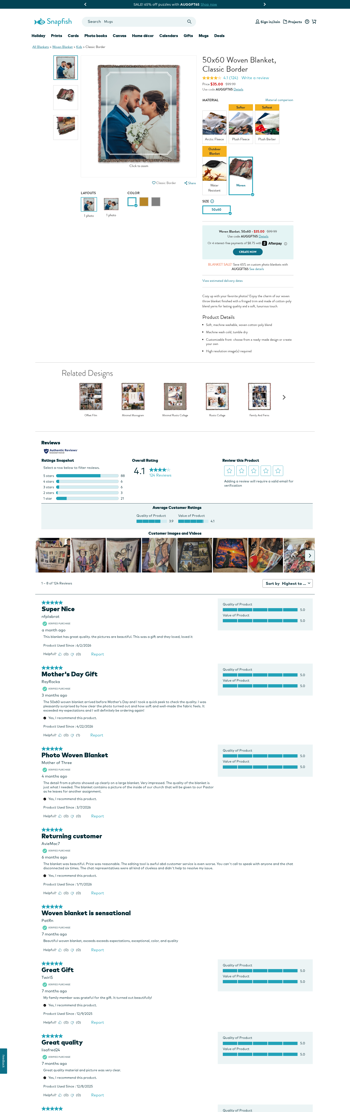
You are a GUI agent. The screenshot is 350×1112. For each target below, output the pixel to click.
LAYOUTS (88, 193)
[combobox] (139, 22)
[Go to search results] (189, 21)
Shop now (209, 4)
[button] (153, 183)
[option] (65, 67)
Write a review (255, 77)
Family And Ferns (259, 415)
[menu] (189, 183)
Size (205, 201)
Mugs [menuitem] (204, 35)
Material (210, 100)
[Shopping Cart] (313, 22)
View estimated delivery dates (222, 280)
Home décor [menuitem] (143, 35)
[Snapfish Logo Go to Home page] (52, 21)
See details (256, 268)
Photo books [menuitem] (95, 35)
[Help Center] (307, 22)
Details (238, 89)
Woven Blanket (62, 46)
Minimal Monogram (133, 415)
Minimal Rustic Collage (175, 415)
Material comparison (279, 100)
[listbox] (247, 150)
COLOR (133, 193)
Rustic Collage (217, 415)
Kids (79, 46)
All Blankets (40, 46)
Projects (295, 22)
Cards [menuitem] (73, 35)
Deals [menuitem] (219, 35)
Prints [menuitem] (56, 35)
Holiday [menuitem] (38, 35)
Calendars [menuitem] (168, 35)
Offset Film (90, 415)
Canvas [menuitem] (119, 35)
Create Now (248, 252)
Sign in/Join (270, 22)
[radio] (132, 201)
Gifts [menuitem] (188, 35)
